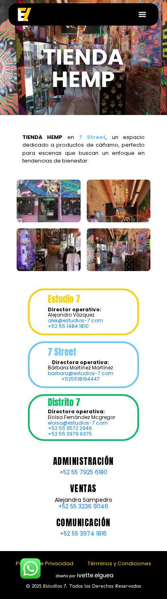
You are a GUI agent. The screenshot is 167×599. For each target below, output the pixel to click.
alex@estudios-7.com (75, 320)
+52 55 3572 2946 (70, 428)
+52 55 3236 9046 (83, 506)
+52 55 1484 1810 (68, 326)
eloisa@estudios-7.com (78, 422)
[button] (142, 14)
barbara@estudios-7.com (80, 373)
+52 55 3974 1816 (83, 534)
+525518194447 (80, 378)
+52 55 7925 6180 (83, 472)
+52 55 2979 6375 (70, 433)
